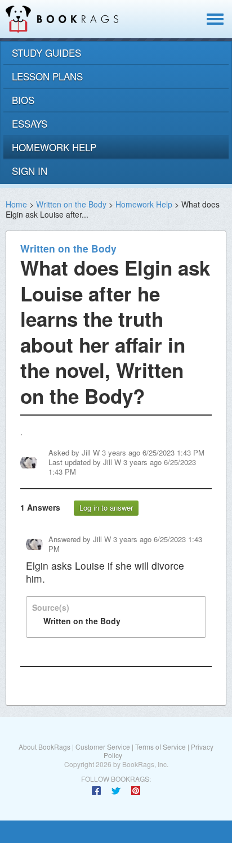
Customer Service (102, 746)
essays (29, 123)
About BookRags (44, 746)
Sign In (29, 171)
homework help (54, 147)
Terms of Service (160, 746)
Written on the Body (71, 204)
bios (23, 100)
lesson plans (47, 76)
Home (16, 204)
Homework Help (143, 204)
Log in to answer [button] (106, 507)
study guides (46, 53)
